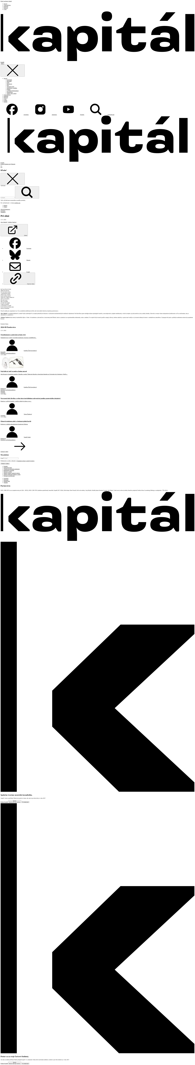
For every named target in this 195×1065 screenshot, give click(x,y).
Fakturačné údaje (8, 467)
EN (1, 167)
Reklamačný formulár (9, 470)
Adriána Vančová (12, 222)
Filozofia (3, 391)
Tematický (3, 212)
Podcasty (6, 8)
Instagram (6, 480)
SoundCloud (7, 481)
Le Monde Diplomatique (13, 90)
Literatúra (3, 210)
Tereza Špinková (28, 414)
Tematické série (10, 86)
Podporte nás (7, 164)
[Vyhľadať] (27, 192)
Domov (5, 205)
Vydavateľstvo (7, 5)
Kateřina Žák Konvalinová (30, 350)
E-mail (28, 272)
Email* (2, 458)
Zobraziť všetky (4, 451)
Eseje (8, 82)
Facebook (29, 248)
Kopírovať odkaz (30, 283)
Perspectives (10, 92)
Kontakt (6, 466)
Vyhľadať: (3, 185)
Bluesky (28, 260)
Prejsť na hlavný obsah (6, 1)
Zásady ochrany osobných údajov (12, 473)
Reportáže (9, 81)
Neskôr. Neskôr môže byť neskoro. (15, 801)
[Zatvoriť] (13, 71)
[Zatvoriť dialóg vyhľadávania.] (1, 165)
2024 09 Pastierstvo (5, 209)
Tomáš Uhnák (27, 437)
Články (5, 207)
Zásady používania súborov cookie (12, 474)
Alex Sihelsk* (4, 222)
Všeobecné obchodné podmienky (12, 469)
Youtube (6, 482)
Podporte (13, 164)
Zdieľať (25, 235)
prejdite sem (17, 203)
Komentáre (9, 79)
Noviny (5, 3)
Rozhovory (9, 84)
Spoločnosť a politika (12, 88)
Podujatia (6, 6)
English (5, 101)
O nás (5, 9)
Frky (8, 85)
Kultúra (8, 89)
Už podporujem (25, 802)
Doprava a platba (8, 471)
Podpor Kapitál (4, 802)
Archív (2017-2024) (11, 93)
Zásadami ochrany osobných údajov (25, 461)
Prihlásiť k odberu (5, 463)
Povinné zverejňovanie (9, 476)
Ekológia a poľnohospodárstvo (8, 353)
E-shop (5, 100)
